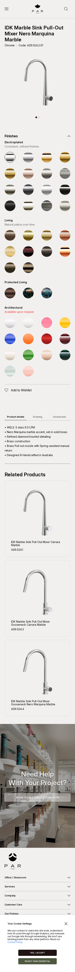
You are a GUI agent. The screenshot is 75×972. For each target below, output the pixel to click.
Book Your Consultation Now (37, 797)
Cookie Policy (15, 942)
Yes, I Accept (37, 953)
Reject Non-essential (37, 961)
